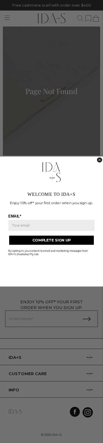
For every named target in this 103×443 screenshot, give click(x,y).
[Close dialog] (99, 160)
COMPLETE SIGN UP (51, 240)
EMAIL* (14, 216)
